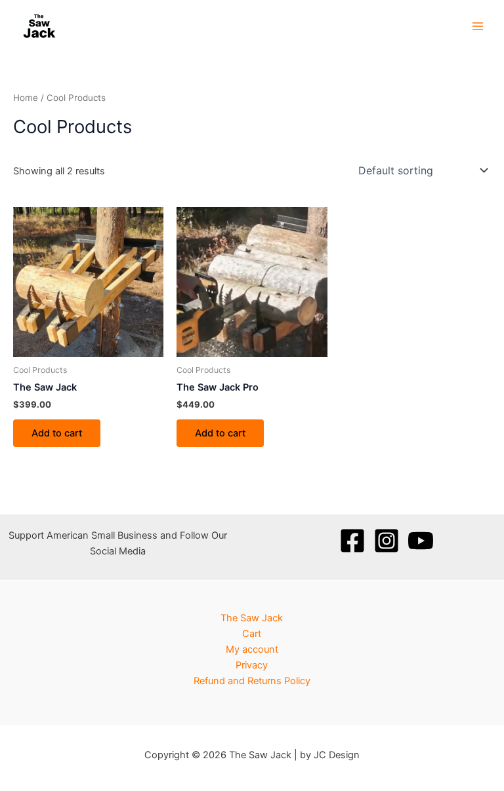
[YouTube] (421, 541)
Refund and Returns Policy (252, 681)
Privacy (252, 665)
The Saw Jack (251, 618)
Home (25, 97)
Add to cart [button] (57, 433)
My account (252, 649)
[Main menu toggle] (478, 25)
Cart (251, 634)
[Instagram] (386, 541)
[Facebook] (352, 541)
